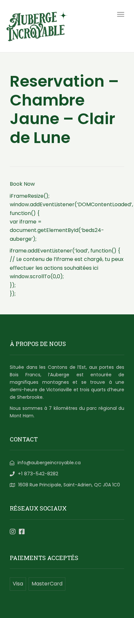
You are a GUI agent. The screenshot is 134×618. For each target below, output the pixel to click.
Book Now (22, 184)
